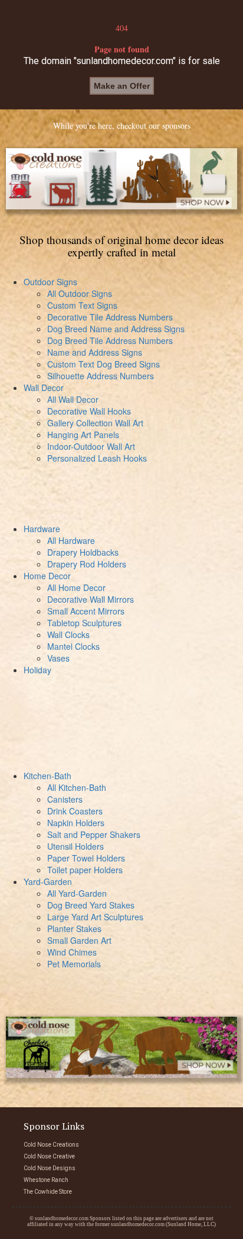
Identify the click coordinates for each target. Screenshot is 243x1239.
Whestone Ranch (46, 1180)
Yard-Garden (48, 881)
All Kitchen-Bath (76, 787)
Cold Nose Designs (49, 1168)
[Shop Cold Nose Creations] (121, 178)
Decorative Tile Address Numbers (110, 317)
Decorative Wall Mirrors (90, 599)
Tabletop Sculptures (84, 623)
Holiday (37, 670)
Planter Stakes (74, 928)
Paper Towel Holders (86, 858)
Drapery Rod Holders (86, 564)
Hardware (42, 529)
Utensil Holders (75, 846)
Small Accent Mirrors (85, 611)
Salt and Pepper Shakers (93, 834)
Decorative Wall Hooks (89, 411)
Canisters (65, 799)
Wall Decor (44, 387)
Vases (58, 658)
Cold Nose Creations (51, 1144)
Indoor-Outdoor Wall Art (91, 446)
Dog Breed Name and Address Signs (116, 329)
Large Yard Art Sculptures (95, 917)
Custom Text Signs (82, 305)
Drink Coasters (75, 811)
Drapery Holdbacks (83, 552)
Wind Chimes (72, 952)
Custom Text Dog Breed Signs (103, 364)
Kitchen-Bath (47, 776)
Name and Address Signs (94, 352)
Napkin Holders (75, 823)
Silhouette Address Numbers (100, 376)
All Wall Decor (72, 399)
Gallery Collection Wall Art (95, 423)
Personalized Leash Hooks (97, 458)
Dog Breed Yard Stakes (90, 905)
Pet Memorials (74, 964)
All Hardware (71, 540)
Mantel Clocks (73, 646)
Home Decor (47, 576)
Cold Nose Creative (49, 1156)
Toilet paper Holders (85, 870)
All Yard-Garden (77, 893)
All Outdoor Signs (79, 293)
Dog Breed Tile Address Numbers (110, 340)
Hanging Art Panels (83, 434)
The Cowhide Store (48, 1191)
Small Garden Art (79, 940)
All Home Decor (76, 587)
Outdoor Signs (50, 282)
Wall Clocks (68, 634)
